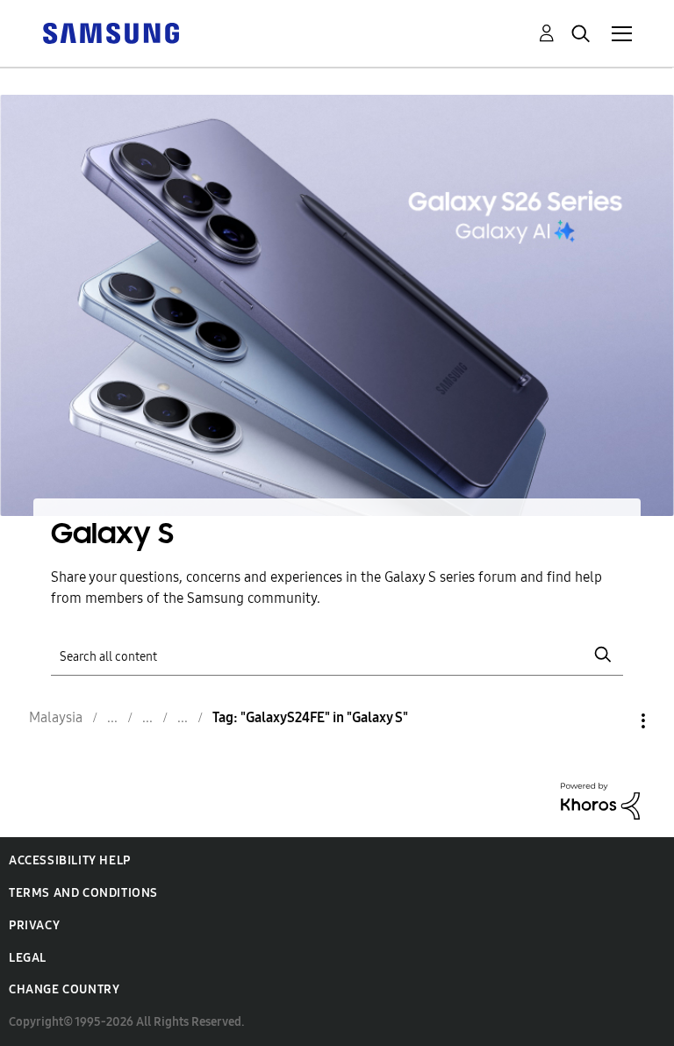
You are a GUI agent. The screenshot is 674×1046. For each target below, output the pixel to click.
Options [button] (613, 720)
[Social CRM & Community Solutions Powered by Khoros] (600, 800)
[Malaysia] (110, 32)
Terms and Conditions (83, 892)
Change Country (64, 989)
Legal (28, 957)
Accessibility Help (70, 860)
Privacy (34, 925)
